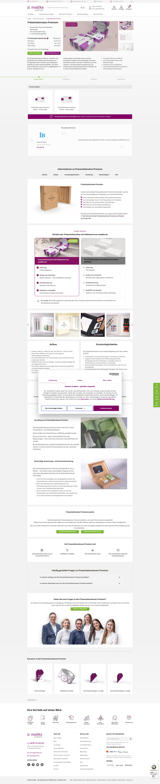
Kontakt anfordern (80, 609)
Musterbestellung (82, 14)
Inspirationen (84, 765)
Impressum (85, 399)
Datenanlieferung (85, 741)
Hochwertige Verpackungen (62, 762)
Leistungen (57, 745)
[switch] (154, 776)
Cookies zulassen (106, 408)
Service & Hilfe (97, 14)
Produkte (30, 14)
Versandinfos (84, 748)
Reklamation (84, 755)
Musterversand (84, 758)
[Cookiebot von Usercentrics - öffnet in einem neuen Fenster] (111, 374)
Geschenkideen (58, 748)
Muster (121, 216)
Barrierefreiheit (101, 780)
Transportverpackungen (46, 14)
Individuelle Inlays (85, 745)
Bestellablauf (84, 738)
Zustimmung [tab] (53, 380)
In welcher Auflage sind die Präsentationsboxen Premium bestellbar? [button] (64, 577)
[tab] (80, 577)
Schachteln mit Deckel (61, 752)
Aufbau (55, 175)
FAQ (116, 175)
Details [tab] (80, 380)
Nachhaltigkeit (104, 175)
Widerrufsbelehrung (79, 780)
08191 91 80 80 (36, 743)
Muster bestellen (52, 53)
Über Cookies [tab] (107, 380)
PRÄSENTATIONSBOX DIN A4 (92, 531)
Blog (55, 741)
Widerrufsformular (91, 780)
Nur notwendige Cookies (53, 408)
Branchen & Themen (65, 14)
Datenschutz (121, 780)
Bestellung (84, 734)
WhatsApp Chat (34, 756)
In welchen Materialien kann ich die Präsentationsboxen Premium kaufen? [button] (66, 583)
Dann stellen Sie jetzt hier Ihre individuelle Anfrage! (82, 116)
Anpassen (78, 408)
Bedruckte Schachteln (61, 758)
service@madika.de (35, 753)
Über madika (57, 738)
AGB (71, 780)
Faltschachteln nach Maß (62, 755)
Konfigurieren (35, 53)
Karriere (56, 769)
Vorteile (44, 175)
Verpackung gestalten (87, 769)
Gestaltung (89, 175)
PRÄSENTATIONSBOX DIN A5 (67, 531)
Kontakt (56, 765)
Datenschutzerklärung (106, 399)
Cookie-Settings (112, 780)
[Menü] (157, 765)
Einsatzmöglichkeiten (72, 175)
